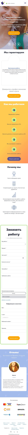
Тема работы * (5, 268)
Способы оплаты (21, 422)
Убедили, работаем (14, 95)
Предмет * (4, 248)
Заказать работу (14, 33)
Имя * (3, 307)
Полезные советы (15, 429)
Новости (24, 424)
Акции (15, 425)
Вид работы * (4, 241)
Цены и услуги (6, 422)
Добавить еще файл (6, 300)
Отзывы (19, 424)
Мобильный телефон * (6, 321)
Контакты (6, 424)
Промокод (4, 328)
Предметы (21, 428)
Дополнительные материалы (8, 290)
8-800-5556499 (11, 3)
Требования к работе (6, 275)
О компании (12, 424)
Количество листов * (6, 261)
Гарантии (14, 422)
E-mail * (3, 314)
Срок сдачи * (4, 255)
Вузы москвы (14, 428)
